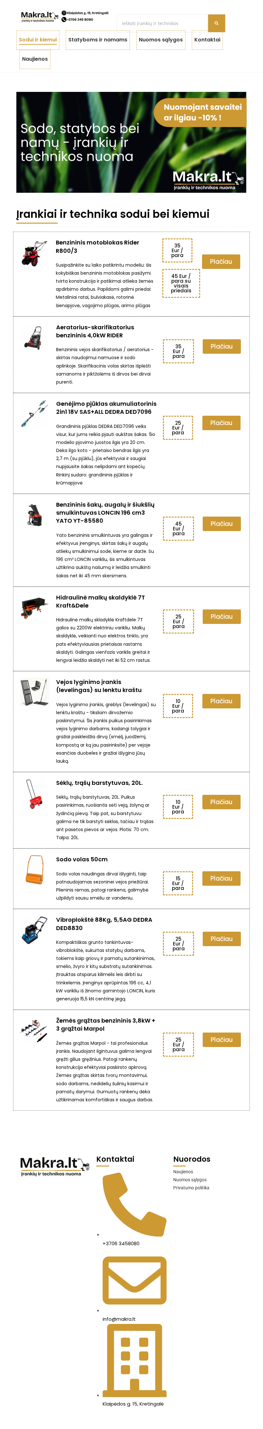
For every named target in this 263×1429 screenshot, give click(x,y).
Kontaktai (207, 39)
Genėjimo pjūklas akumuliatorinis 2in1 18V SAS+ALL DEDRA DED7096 (106, 408)
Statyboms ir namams (97, 39)
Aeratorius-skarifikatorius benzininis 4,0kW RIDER (95, 331)
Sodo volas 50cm (82, 859)
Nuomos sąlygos (161, 39)
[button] (177, 250)
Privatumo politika (191, 1187)
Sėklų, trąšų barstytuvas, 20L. (99, 783)
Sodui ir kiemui (38, 39)
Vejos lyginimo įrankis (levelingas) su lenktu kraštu (99, 686)
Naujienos (35, 59)
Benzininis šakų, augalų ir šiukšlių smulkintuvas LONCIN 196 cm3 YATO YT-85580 (105, 513)
